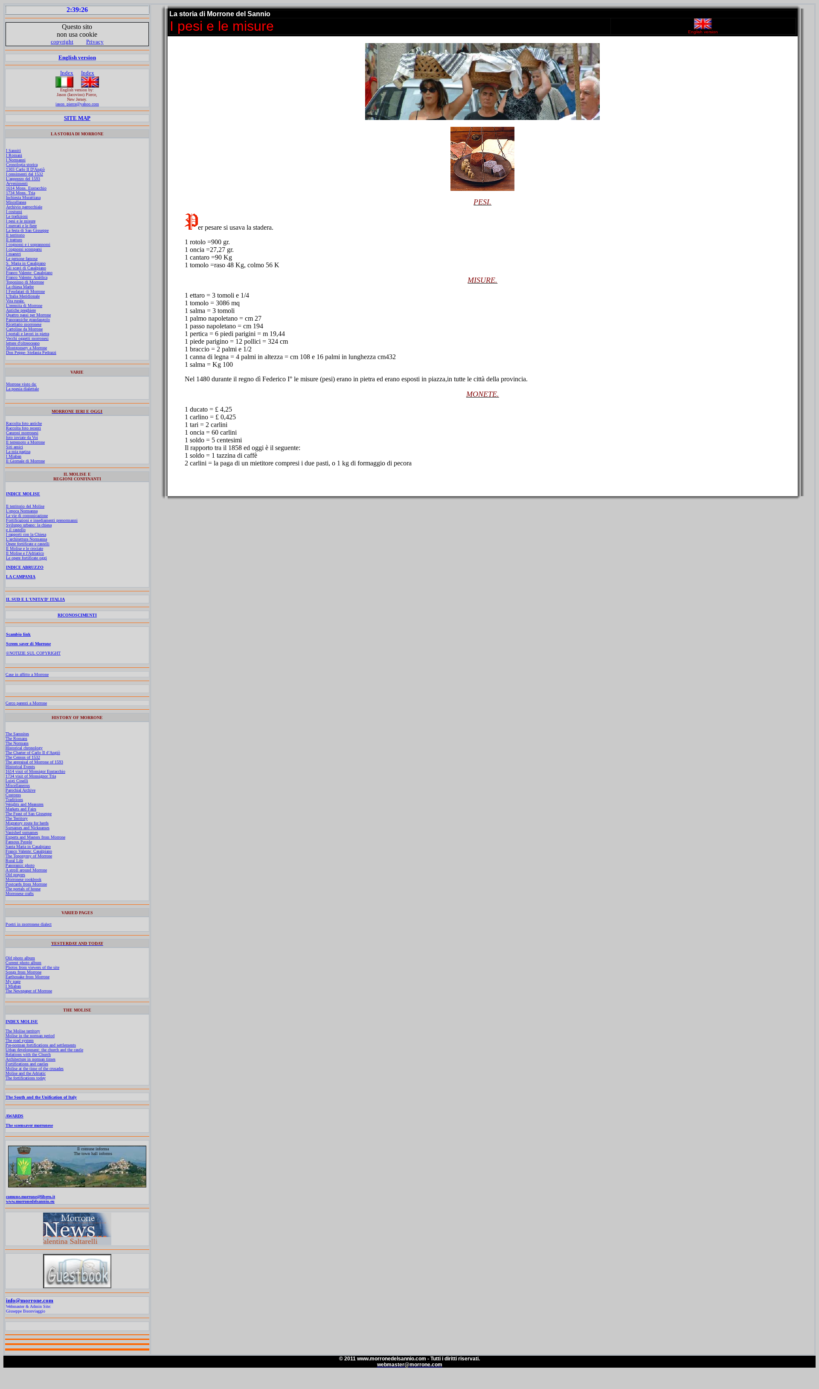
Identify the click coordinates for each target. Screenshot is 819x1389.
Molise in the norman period (30, 1035)
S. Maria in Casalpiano (26, 263)
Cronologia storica (22, 164)
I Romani (14, 155)
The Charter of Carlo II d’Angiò (33, 752)
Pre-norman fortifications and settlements (41, 1045)
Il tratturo (14, 239)
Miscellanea (16, 202)
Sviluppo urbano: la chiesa (29, 525)
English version (77, 57)
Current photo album (23, 962)
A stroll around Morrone (26, 870)
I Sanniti (13, 150)
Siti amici (14, 446)
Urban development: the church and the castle (44, 1049)
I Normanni (16, 160)
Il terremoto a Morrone (25, 442)
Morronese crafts (20, 893)
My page (13, 981)
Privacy (95, 41)
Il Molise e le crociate (24, 548)
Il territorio (15, 235)
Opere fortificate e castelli (27, 543)
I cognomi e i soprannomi (28, 244)
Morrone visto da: (21, 384)
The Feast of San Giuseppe (29, 813)
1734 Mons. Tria (20, 192)
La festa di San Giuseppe (27, 230)
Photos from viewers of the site (32, 967)
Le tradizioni (17, 216)
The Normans (17, 743)
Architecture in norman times (30, 1059)
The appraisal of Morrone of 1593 (34, 762)
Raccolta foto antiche (24, 423)
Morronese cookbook (23, 879)
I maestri (13, 253)
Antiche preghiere (21, 310)
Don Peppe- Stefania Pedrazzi (31, 352)
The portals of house (23, 888)
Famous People (19, 841)
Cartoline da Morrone (24, 329)
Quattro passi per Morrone (28, 315)
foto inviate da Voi (22, 437)
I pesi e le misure (20, 221)
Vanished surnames (22, 832)
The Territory (17, 818)
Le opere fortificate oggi (26, 558)
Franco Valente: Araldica (26, 277)
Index (66, 73)
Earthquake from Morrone (27, 976)
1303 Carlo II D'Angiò (25, 169)
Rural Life (14, 860)
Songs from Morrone (23, 972)
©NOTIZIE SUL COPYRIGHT (33, 653)
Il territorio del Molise (25, 506)
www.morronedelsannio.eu (30, 1201)
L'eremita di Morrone (24, 305)
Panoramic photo (20, 865)
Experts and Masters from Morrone (35, 837)
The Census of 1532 (23, 757)
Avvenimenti (17, 183)
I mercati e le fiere (21, 225)
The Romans (16, 738)
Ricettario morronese (23, 324)
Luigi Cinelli (17, 780)
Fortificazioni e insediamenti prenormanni (42, 520)
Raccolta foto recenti (23, 428)
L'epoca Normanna (22, 511)
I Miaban (13, 456)
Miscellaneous (18, 785)
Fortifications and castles (27, 1063)
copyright (62, 41)
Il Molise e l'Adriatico (25, 553)
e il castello (16, 529)
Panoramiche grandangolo (28, 319)
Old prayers (15, 874)
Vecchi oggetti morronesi (27, 338)
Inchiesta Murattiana (23, 197)
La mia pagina (18, 451)
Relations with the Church (28, 1054)
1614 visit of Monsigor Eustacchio (35, 771)
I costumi (14, 211)
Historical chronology (24, 748)
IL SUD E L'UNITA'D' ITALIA (35, 599)
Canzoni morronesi (22, 432)
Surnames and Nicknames (27, 827)
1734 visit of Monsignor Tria (31, 776)
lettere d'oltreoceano (23, 343)
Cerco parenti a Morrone (26, 703)
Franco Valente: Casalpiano (29, 272)
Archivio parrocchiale (24, 207)
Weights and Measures (25, 804)
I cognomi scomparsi (24, 249)
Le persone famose (22, 258)
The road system (20, 1040)
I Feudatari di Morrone (25, 291)
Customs (13, 794)
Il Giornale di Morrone (25, 461)
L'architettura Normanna (26, 539)
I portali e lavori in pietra (27, 333)
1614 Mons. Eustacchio (26, 188)
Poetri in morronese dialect (29, 924)
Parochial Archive (20, 790)
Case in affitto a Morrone (27, 674)
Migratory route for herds (27, 823)
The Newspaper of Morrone (29, 990)
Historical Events (20, 766)
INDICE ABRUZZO (25, 567)
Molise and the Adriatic (26, 1073)
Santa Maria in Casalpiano (28, 846)
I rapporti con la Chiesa (26, 534)
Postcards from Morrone (26, 884)
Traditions (14, 799)
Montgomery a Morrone (26, 347)
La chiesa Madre (20, 286)
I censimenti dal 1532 (24, 174)
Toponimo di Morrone (25, 282)
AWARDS (14, 1116)
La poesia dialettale (22, 388)
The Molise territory (23, 1031)
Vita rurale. (15, 300)
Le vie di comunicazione (27, 515)
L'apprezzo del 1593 (23, 178)
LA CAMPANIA (20, 576)
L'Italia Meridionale (23, 296)
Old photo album (20, 958)
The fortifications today (26, 1078)
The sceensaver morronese (29, 1125)
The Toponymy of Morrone (29, 856)
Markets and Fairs (21, 809)
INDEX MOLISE (22, 1021)
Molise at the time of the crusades (35, 1068)
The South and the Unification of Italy (41, 1097)
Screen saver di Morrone (28, 643)
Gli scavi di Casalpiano (26, 268)
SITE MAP (77, 118)
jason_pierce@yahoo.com (77, 104)
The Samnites (17, 733)
